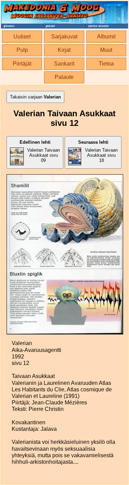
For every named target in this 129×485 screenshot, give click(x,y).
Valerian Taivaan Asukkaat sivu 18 (98, 151)
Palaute (64, 77)
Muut (106, 50)
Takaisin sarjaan (35, 96)
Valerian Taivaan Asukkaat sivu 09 (40, 151)
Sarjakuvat (64, 36)
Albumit (106, 36)
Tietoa (106, 64)
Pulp (22, 50)
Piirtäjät (22, 64)
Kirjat (64, 50)
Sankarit (64, 64)
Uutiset (22, 36)
